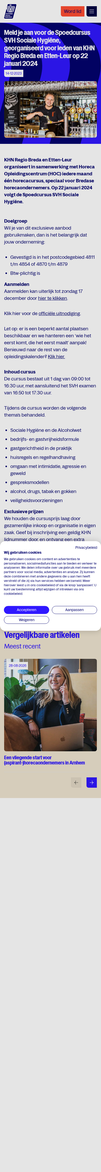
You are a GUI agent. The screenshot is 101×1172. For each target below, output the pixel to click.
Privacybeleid (86, 547)
